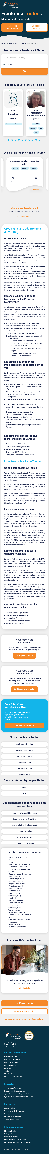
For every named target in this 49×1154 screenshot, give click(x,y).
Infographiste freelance (16, 884)
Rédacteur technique (15, 903)
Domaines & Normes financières (24, 819)
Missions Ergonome (15, 888)
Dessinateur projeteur (16, 879)
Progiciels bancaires (24, 831)
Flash (10, 917)
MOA (10, 860)
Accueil (3, 43)
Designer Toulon (24, 774)
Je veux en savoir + (24, 216)
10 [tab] (40, 140)
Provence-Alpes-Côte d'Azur (17, 43)
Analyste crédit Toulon (24, 744)
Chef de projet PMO (15, 908)
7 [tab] (29, 140)
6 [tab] (26, 140)
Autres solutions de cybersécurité (24, 825)
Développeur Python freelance (19, 864)
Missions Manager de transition (19, 874)
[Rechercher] (24, 71)
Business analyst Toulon (24, 750)
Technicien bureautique (16, 912)
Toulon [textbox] (9, 65)
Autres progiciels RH (24, 837)
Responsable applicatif (16, 900)
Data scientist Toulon (24, 768)
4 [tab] (19, 140)
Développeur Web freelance (17, 857)
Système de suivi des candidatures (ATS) (18, 1097)
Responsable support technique (19, 915)
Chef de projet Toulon (24, 756)
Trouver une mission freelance (14, 1111)
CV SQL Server (13, 905)
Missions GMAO (14, 876)
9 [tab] (36, 140)
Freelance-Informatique (21, 1149)
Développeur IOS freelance (17, 867)
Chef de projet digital (15, 896)
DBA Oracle (12, 898)
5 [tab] (23, 140)
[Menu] (44, 4)
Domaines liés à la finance (24, 843)
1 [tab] (9, 140)
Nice (24, 793)
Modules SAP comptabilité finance (24, 813)
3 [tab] (16, 140)
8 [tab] (33, 140)
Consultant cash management (19, 920)
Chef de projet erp (14, 893)
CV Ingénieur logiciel (15, 886)
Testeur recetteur (14, 910)
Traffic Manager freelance (17, 927)
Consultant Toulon (24, 762)
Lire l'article (24, 988)
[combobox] (24, 64)
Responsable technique (16, 881)
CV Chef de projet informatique (19, 869)
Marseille (24, 787)
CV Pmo (11, 872)
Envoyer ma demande (24, 725)
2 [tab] (12, 140)
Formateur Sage (14, 924)
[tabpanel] (13, 112)
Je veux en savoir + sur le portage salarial (24, 1019)
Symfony (11, 862)
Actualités (7, 1068)
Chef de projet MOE (15, 891)
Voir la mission (35, 189)
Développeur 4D (13, 922)
